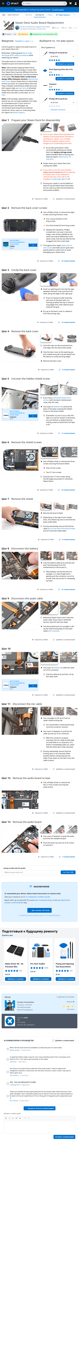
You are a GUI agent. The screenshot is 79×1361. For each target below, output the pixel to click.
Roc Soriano (14, 1101)
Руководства (39, 15)
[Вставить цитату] (20, 1118)
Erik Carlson (14, 1075)
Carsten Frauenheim (27, 27)
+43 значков (70, 1009)
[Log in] (76, 3)
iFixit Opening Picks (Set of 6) (61, 69)
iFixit (26, 1018)
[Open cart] (70, 3)
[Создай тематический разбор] (68, 1006)
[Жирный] (6, 1118)
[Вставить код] (13, 1118)
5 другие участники (43, 27)
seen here (22, 88)
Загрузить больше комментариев (41, 1108)
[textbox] (39, 1127)
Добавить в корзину (65, 64)
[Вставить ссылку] (16, 1118)
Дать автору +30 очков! (40, 910)
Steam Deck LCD (13, 15)
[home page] (13, 3)
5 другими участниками (65, 997)
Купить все (7, 935)
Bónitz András (15, 1050)
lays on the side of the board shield (61, 528)
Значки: (70, 1002)
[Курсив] (9, 1118)
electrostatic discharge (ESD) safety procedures (17, 54)
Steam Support (19, 112)
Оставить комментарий (64, 1137)
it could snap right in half (60, 179)
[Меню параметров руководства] (74, 14)
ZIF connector (54, 631)
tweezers (57, 406)
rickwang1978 (14, 1085)
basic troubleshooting (43, 900)
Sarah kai (13, 1062)
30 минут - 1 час (10, 34)
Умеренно (24, 34)
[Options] (3, 15)
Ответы (50, 15)
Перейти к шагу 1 (23, 41)
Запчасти (28, 15)
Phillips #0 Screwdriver (58, 99)
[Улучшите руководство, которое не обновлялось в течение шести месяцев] (72, 1006)
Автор (7, 997)
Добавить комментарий (63, 866)
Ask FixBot (66, 872)
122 (65, 28)
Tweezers (52, 84)
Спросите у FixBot (41, 199)
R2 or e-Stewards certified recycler (36, 897)
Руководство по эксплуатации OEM (45, 34)
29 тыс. (56, 28)
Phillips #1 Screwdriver (58, 53)
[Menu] (3, 3)
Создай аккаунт (58, 10)
